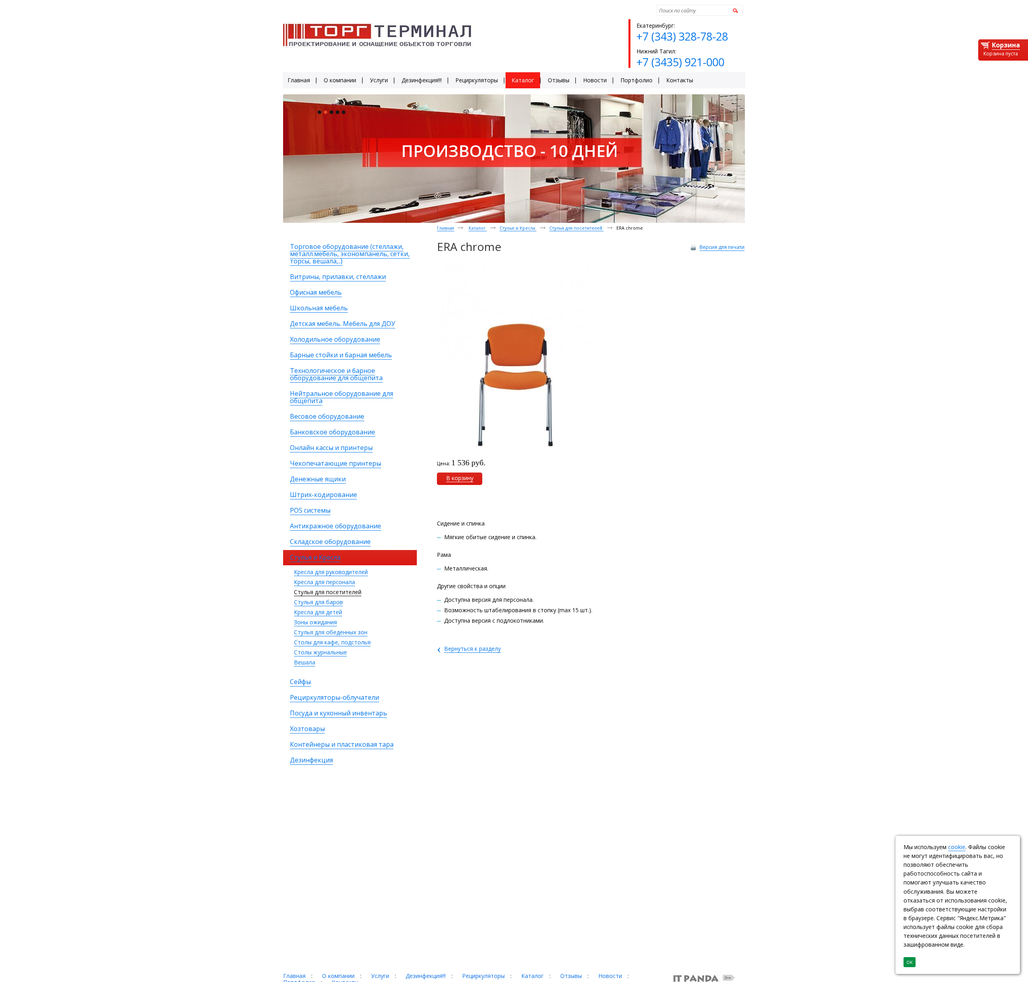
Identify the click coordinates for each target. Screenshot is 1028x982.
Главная (445, 228)
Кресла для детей (318, 612)
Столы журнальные (320, 652)
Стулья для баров (318, 602)
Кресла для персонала (324, 582)
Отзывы (571, 976)
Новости (610, 976)
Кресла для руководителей (331, 572)
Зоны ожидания (315, 622)
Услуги (380, 976)
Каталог (478, 228)
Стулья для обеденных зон (330, 632)
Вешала (304, 662)
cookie (956, 847)
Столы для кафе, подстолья (332, 642)
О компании (338, 976)
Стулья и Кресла (518, 228)
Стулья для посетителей (327, 592)
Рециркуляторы (483, 976)
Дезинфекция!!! (426, 976)
